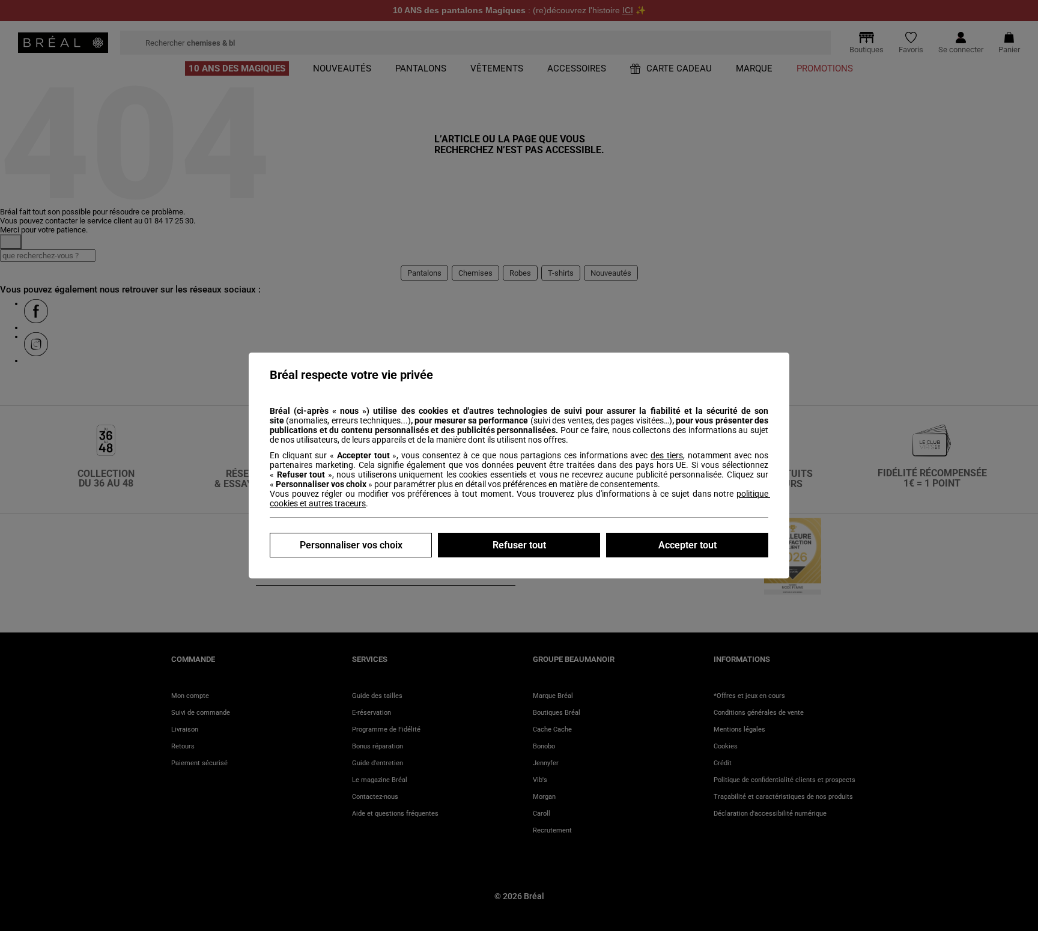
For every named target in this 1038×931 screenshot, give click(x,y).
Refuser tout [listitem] (519, 545)
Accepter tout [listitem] (687, 545)
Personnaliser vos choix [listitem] (351, 545)
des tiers (667, 455)
